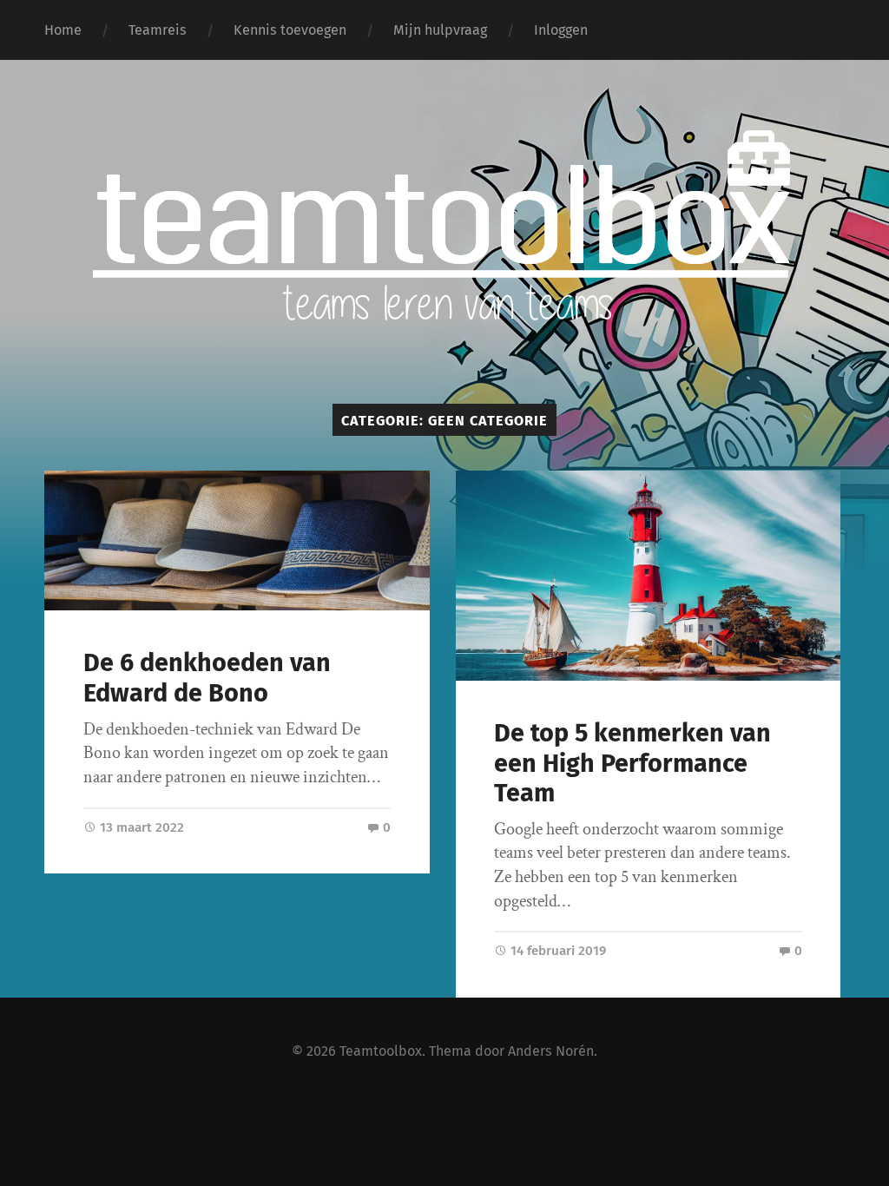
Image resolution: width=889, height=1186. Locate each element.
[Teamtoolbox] (445, 307)
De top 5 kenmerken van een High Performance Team (632, 763)
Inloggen (561, 30)
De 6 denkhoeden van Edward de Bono (207, 678)
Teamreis (157, 30)
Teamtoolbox (380, 1051)
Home (63, 30)
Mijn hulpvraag (440, 30)
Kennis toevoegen (290, 30)
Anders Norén (551, 1051)
